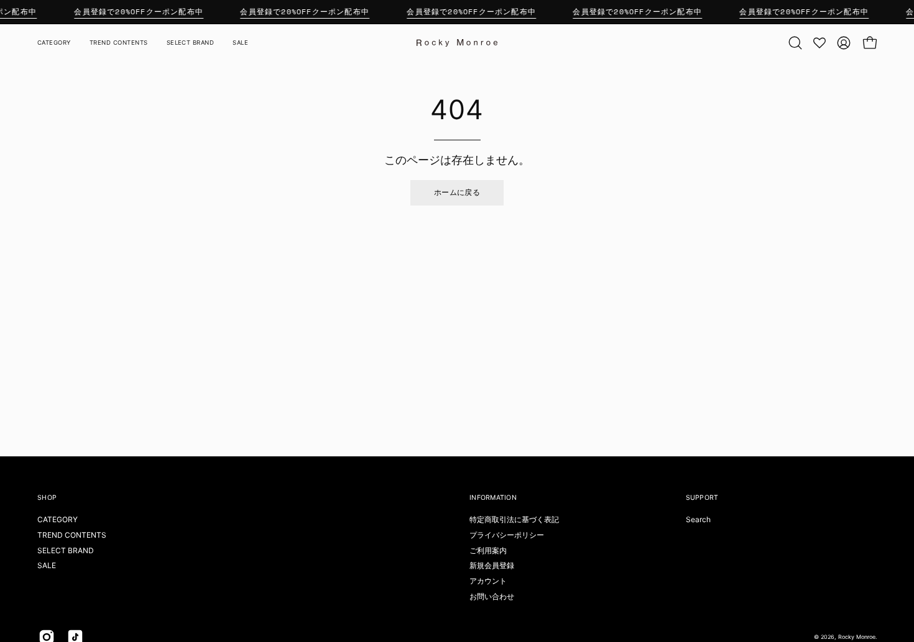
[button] (795, 43)
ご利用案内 (488, 550)
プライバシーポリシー (506, 535)
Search (698, 519)
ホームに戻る (457, 192)
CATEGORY (57, 519)
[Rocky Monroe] (457, 43)
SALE (46, 565)
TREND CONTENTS (71, 535)
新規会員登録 (491, 565)
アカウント (488, 580)
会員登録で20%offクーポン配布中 (138, 11)
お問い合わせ (491, 596)
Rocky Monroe (856, 636)
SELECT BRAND (65, 550)
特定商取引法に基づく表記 (514, 519)
